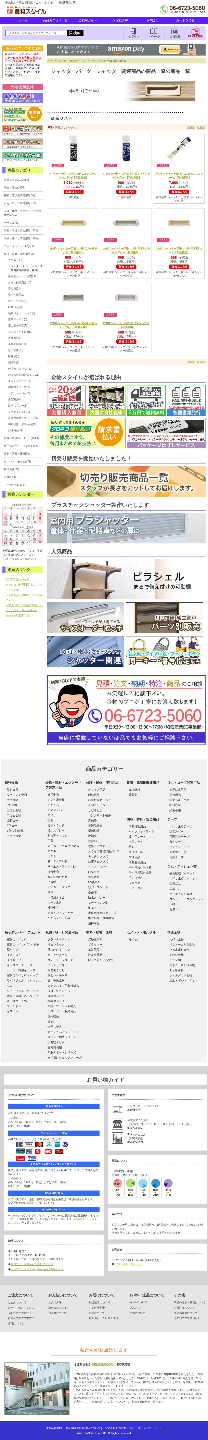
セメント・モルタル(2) (17, 461)
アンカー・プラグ (59, 887)
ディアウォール (57, 954)
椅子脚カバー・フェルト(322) (21, 445)
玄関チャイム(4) (17, 319)
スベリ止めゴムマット (183, 878)
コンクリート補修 (99, 815)
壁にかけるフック (59, 949)
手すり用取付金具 (140, 872)
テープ (172, 819)
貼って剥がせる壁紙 (101, 960)
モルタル (134, 939)
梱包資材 (175, 805)
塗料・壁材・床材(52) (17, 453)
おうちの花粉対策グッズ (103, 851)
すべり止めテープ (180, 826)
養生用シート (137, 836)
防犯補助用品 (137, 826)
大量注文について (184, 1307)
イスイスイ (14, 954)
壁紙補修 (94, 830)
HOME (51, 61)
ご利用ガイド (88, 20)
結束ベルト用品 (179, 799)
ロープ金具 (55, 902)
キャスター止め (17, 1001)
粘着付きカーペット (101, 799)
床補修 (92, 820)
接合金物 (53, 871)
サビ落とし (95, 810)
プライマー (95, 944)
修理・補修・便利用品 (67, 61)
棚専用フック (56, 1001)
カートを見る (185, 20)
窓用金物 (53, 794)
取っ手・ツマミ (57, 835)
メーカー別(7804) (14, 484)
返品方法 (135, 1307)
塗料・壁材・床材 (99, 932)
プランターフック (59, 939)
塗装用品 (94, 949)
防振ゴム (175, 883)
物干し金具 (55, 1026)
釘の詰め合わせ (57, 876)
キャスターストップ (19, 965)
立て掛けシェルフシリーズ (65, 1057)
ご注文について (17, 1302)
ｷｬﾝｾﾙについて (138, 1302)
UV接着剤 (94, 882)
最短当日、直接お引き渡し (105, 1318)
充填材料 (134, 789)
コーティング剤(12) (19, 411)
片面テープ (176, 857)
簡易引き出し (56, 970)
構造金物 (173, 932)
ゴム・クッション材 (182, 866)
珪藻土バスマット (99, 846)
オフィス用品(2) (17, 301)
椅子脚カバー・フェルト (23, 932)
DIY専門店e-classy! (17, 579)
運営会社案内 (54, 1428)
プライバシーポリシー (151, 1428)
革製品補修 (95, 825)
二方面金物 (14, 815)
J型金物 (12, 805)
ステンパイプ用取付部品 (63, 985)
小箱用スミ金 (56, 897)
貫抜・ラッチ (56, 825)
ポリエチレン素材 (180, 894)
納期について (97, 1313)
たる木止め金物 (179, 949)
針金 (50, 892)
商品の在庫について (186, 1313)
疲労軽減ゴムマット (182, 873)
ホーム (22, 20)
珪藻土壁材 (95, 954)
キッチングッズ (98, 856)
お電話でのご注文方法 (21, 1318)
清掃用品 (94, 923)
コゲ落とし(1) (16, 260)
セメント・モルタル (141, 932)
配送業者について (99, 1302)
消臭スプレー (96, 907)
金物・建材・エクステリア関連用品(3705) (22, 213)
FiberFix (93, 872)
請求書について (57, 1307)
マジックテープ (179, 846)
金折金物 (12, 820)
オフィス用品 (96, 789)
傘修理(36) (14, 399)
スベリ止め (136, 852)
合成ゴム (175, 909)
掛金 (50, 820)
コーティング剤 (98, 902)
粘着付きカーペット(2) (21, 313)
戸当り (52, 815)
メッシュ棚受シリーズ (62, 1037)
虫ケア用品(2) (16, 294)
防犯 (131, 846)
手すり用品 (136, 877)
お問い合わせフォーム (128, 1264)
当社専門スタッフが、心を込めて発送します (37, 1269)
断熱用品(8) (15, 307)
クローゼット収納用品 (62, 1011)
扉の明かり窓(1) (17, 325)
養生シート (176, 841)
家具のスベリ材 (17, 939)
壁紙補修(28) (15, 350)
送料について (16, 1323)
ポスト (52, 856)
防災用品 (134, 857)
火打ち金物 (176, 939)
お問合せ (153, 20)
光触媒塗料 (95, 939)
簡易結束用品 (177, 789)
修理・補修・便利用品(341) (20, 253)
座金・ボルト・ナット (183, 980)
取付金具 (12, 789)
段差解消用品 (137, 862)
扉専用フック (56, 996)
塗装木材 (94, 877)
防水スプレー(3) (17, 405)
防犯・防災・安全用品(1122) (21, 230)
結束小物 (175, 810)
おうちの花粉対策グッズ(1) (24, 374)
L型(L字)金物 (15, 830)
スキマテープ (177, 852)
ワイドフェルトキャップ (22, 990)
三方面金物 (14, 810)
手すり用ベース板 (140, 867)
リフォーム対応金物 (182, 944)
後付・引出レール (59, 990)
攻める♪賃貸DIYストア (19, 615)
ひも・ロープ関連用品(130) (20, 203)
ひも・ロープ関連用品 (183, 782)
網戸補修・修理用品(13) (22, 424)
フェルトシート (17, 1006)
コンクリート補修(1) (20, 331)
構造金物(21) (11, 469)
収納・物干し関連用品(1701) (21, 238)
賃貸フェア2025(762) (16, 179)
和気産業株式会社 (104, 1364)
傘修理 (92, 892)
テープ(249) (11, 222)
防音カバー (176, 831)
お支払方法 (55, 1302)
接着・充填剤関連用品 (143, 782)
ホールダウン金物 (180, 975)
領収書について (57, 1313)
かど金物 (175, 960)
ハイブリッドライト (141, 831)
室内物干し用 (56, 1042)
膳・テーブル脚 (57, 861)
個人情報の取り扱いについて (83, 1428)
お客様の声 (120, 20)
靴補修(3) (13, 356)
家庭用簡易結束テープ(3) (23, 417)
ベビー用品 (136, 888)
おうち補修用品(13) (19, 282)
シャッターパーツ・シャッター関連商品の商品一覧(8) (25, 268)
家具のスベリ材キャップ (22, 975)
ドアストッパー (98, 866)
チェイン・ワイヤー (60, 912)
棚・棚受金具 (56, 980)
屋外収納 (53, 1016)
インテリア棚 (56, 965)
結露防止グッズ (98, 861)
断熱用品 (94, 794)
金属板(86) (10, 477)
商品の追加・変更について (190, 1302)
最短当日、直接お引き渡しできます (32, 1264)
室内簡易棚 (55, 1047)
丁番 (50, 840)
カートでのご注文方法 (21, 1307)
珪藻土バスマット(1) (20, 368)
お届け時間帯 (97, 1307)
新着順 (201, 127)
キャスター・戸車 (59, 917)
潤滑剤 (92, 841)
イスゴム (12, 1011)
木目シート (136, 841)
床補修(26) (14, 337)
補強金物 (11, 782)
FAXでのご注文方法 (19, 1313)
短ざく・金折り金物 (182, 965)
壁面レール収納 (57, 975)
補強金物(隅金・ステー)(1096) (21, 438)
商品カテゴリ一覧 (55, 20)
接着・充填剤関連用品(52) (19, 195)
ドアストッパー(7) (19, 393)
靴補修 (92, 835)
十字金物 (12, 799)
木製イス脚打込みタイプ (22, 996)
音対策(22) (14, 288)
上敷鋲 (52, 882)
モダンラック (56, 944)
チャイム (53, 804)
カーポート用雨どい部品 (63, 846)
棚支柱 (52, 1021)
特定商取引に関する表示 (119, 1428)
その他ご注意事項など (187, 1318)
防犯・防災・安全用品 (143, 819)
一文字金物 (14, 835)
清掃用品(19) (15, 430)
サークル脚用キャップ (21, 970)
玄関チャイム (96, 805)
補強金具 (53, 907)
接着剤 (133, 794)
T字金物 (12, 825)
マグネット (55, 851)
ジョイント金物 (17, 794)
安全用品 (134, 883)
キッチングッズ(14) (19, 380)
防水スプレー (96, 897)
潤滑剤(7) (13, 362)
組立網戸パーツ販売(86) (22, 276)
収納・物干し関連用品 (62, 932)
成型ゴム (175, 888)
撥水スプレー (56, 830)
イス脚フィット (17, 960)
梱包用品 (175, 794)
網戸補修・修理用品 (101, 918)
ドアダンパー (56, 809)
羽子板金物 (176, 970)
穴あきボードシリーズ (62, 1052)
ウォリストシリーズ (60, 960)
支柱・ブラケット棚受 (62, 1006)
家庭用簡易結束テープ (102, 913)
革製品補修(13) (17, 344)
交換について (137, 1313)
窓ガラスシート (98, 887)
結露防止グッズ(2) (19, 387)
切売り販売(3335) (14, 187)
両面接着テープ (179, 836)
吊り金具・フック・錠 (62, 866)
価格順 (191, 127)
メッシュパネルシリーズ (63, 1031)
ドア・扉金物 (56, 799)
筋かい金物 (176, 954)
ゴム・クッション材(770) (19, 246)
